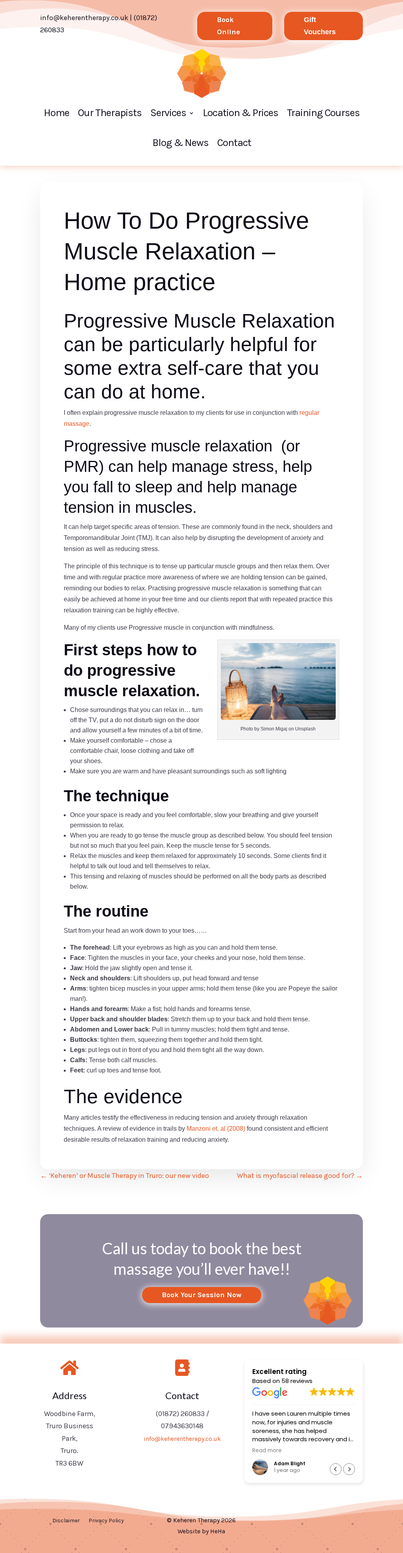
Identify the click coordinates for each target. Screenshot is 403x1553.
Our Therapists (110, 113)
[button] (349, 1469)
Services (168, 113)
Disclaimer (66, 1521)
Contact (234, 143)
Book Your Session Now (202, 1294)
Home (56, 113)
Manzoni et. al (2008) (216, 1128)
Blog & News (180, 143)
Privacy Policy (106, 1521)
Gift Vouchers (320, 26)
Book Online (228, 25)
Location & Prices (240, 113)
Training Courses (323, 113)
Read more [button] (267, 1450)
